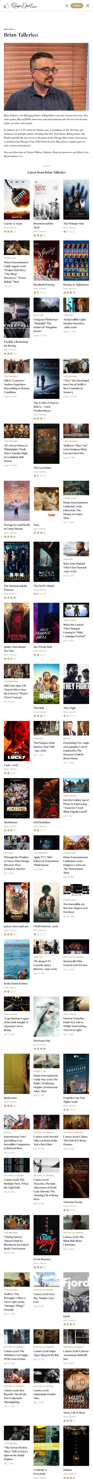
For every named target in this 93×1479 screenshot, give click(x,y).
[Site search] (67, 5)
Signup (77, 5)
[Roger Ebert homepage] (20, 6)
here (20, 156)
